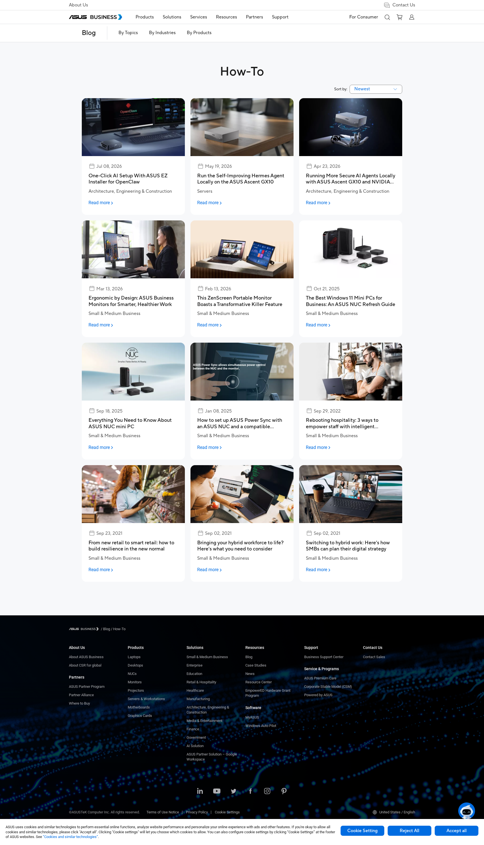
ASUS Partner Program (86, 686)
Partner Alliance (81, 695)
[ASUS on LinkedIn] (200, 792)
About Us (78, 5)
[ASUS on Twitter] (233, 792)
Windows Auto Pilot (260, 726)
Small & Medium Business (207, 657)
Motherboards (139, 707)
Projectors (136, 690)
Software (253, 707)
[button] (387, 17)
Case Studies (255, 665)
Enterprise (195, 665)
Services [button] (198, 17)
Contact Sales (374, 657)
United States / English (397, 812)
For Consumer (363, 17)
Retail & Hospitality (201, 682)
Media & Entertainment (204, 721)
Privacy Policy (197, 812)
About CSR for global (85, 665)
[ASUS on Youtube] (216, 792)
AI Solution (195, 746)
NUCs (132, 674)
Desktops (135, 665)
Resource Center (258, 682)
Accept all (456, 831)
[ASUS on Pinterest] (284, 792)
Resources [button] (226, 17)
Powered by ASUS (318, 695)
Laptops (134, 657)
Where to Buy (79, 703)
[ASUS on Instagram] (267, 792)
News (250, 674)
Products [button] (145, 17)
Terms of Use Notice (162, 812)
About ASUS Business (86, 657)
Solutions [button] (172, 17)
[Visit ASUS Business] (85, 628)
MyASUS (252, 717)
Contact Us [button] (403, 5)
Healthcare (195, 690)
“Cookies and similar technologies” (70, 837)
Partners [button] (254, 17)
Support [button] (280, 17)
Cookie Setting (362, 831)
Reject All (409, 831)
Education (194, 674)
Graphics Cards (140, 716)
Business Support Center (323, 657)
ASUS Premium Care (320, 678)
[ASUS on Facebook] (250, 792)
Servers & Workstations (146, 699)
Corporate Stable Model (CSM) (328, 686)
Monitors (135, 682)
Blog (89, 33)
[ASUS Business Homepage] (95, 17)
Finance (193, 729)
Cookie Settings (227, 812)
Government (196, 737)
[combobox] (376, 89)
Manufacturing (198, 699)
